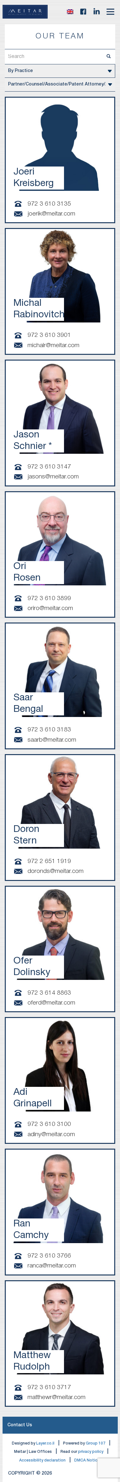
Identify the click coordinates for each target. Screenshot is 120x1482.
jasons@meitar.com (53, 477)
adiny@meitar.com (51, 1134)
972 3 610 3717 (49, 1387)
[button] (70, 11)
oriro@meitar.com (50, 608)
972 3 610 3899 (49, 598)
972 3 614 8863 (49, 993)
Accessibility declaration (42, 1460)
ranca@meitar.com (52, 1266)
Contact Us (19, 1425)
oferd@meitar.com (51, 1003)
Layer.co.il (45, 1443)
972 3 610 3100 (49, 1124)
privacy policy (90, 1452)
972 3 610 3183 (49, 730)
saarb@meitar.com (52, 740)
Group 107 (95, 1443)
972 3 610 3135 (49, 204)
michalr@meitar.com (53, 345)
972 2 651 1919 (49, 861)
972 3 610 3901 (49, 335)
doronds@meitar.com (56, 871)
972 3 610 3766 (49, 1256)
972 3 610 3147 (49, 467)
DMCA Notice (87, 1460)
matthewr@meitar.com (56, 1397)
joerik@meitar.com (51, 214)
